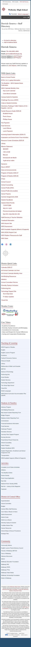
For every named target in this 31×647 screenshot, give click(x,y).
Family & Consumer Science (9, 358)
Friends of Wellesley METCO (9, 550)
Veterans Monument (6, 556)
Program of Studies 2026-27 (9, 173)
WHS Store (4, 238)
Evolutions (4, 355)
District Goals (4, 517)
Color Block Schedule (9, 93)
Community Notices (6, 545)
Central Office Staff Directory (9, 509)
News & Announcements (8, 170)
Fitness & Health (5, 361)
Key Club (3, 481)
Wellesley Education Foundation (10, 561)
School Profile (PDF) (7, 188)
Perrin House (7, 116)
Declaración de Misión (10, 157)
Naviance (4, 164)
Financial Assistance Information (10, 423)
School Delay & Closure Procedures (11, 531)
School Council (6, 182)
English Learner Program (8, 352)
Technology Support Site (8, 291)
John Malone (13, 65)
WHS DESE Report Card (9, 232)
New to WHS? (5, 167)
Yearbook (3, 489)
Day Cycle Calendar (9, 90)
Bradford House (8, 113)
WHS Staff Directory (24, 1)
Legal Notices (21, 633)
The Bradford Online (6, 472)
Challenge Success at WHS (9, 100)
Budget (3, 506)
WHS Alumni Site (6, 223)
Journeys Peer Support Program (10, 434)
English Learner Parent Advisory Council (12, 548)
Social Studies (5, 377)
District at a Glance (6, 520)
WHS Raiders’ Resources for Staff (11, 235)
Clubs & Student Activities (9, 103)
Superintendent (5, 500)
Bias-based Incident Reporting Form (11, 412)
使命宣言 (5, 149)
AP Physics (17, 57)
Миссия (5, 155)
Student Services (5, 380)
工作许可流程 (7, 205)
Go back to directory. (10, 40)
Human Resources (6, 528)
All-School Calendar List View (10, 270)
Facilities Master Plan (7, 525)
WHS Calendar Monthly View (10, 88)
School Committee (6, 503)
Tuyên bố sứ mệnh (8, 160)
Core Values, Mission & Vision (9, 511)
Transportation (5, 455)
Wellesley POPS (5, 567)
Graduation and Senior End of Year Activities (14, 137)
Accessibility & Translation (14, 634)
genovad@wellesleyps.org (14, 53)
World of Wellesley (6, 578)
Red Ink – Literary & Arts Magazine (10, 486)
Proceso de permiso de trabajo (12, 211)
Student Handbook (7, 200)
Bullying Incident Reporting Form (10, 418)
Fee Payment (5, 4)
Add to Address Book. (10, 42)
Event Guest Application (7, 478)
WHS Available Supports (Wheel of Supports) (15, 229)
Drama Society (5, 475)
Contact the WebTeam (23, 589)
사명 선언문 (6, 152)
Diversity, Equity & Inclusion (9, 285)
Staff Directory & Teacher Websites (11, 217)
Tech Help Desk (8, 294)
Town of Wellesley (6, 553)
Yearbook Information (7, 220)
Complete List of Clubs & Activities (10, 467)
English (3, 350)
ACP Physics (18, 56)
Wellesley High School (18, 9)
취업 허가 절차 (7, 208)
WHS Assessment (6, 226)
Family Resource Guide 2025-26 (11, 111)
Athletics (3, 279)
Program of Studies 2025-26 (9, 176)
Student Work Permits (7, 203)
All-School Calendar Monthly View (11, 273)
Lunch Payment (7, 131)
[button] (25, 17)
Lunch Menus (7, 128)
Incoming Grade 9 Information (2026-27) (13, 134)
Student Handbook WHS (7, 448)
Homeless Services (6, 431)
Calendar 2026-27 (6, 267)
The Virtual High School (7, 385)
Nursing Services (5, 437)
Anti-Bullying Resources (8, 276)
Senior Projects (6, 194)
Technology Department (7, 382)
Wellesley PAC (5, 564)
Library (3, 143)
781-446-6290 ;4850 (12, 51)
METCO (3, 369)
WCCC (3, 559)
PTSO (3, 179)
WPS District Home (7, 1)
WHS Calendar (15, 1)
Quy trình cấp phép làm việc (11, 214)
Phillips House (7, 119)
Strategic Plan (5, 533)
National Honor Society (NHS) (9, 483)
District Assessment (6, 514)
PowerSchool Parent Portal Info (9, 440)
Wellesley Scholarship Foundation (10, 575)
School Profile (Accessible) (9, 191)
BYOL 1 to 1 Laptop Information (10, 80)
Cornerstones (5, 420)
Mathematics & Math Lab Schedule (10, 366)
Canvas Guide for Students (9, 97)
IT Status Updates (8, 296)
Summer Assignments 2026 (9, 197)
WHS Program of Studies (8, 347)
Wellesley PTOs (5, 570)
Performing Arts (6, 288)
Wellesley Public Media (7, 572)
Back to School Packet (8, 77)
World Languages (6, 391)
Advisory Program (6, 407)
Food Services (5, 125)
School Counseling (7, 185)
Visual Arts (4, 300)
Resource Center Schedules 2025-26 (12, 140)
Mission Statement (6, 146)
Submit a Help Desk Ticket (15, 590)
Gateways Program (6, 429)
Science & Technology (7, 371)
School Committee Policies (9, 282)
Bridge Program (5, 415)
